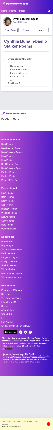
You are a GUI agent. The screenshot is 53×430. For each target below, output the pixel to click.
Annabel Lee (7, 310)
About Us (6, 338)
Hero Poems (7, 225)
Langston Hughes (9, 257)
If (1, 318)
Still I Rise (6, 294)
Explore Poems (8, 172)
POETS (15, 119)
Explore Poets (8, 176)
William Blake (8, 269)
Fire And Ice (7, 322)
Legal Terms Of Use (31, 346)
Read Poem (13, 83)
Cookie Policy (34, 338)
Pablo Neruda (8, 253)
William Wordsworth (11, 277)
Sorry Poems (7, 221)
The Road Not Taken (11, 298)
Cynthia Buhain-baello (25, 19)
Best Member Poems (11, 148)
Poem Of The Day (10, 180)
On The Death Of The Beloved (16, 326)
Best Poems (7, 144)
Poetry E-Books (8, 229)
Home (4, 11)
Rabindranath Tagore (11, 273)
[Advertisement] (26, 402)
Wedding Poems (9, 213)
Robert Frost (7, 241)
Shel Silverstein (9, 265)
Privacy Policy (15, 346)
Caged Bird (6, 314)
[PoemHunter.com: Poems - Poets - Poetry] (14, 3)
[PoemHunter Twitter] (25, 332)
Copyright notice (19, 338)
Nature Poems (8, 217)
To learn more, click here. (11, 427)
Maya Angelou (8, 245)
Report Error (35, 341)
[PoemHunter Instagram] (30, 332)
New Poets (6, 160)
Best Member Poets (10, 164)
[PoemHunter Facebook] (20, 332)
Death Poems (8, 201)
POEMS (5, 119)
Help (26, 341)
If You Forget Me (9, 302)
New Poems (7, 156)
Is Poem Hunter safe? (29, 343)
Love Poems (7, 193)
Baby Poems (7, 197)
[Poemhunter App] (10, 332)
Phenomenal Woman (11, 290)
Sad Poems (7, 205)
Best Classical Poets (11, 168)
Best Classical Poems (12, 152)
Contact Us (17, 341)
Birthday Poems (9, 209)
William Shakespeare (11, 249)
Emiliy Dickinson (9, 261)
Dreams (5, 306)
